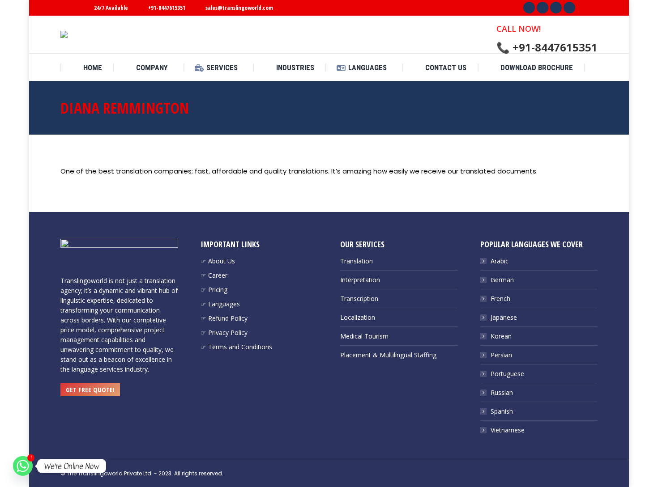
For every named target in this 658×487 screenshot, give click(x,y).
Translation (356, 261)
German (502, 279)
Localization (357, 317)
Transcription (359, 298)
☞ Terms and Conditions (236, 347)
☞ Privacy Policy (224, 332)
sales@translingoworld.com (239, 8)
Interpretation (360, 279)
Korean (501, 336)
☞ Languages (220, 304)
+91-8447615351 (166, 8)
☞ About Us (218, 261)
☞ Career (214, 275)
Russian (502, 392)
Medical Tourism (364, 336)
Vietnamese (508, 430)
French (500, 298)
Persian (501, 355)
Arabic (499, 261)
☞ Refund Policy (224, 318)
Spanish (502, 411)
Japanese (504, 317)
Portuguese (507, 373)
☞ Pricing (214, 289)
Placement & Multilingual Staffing (388, 355)
